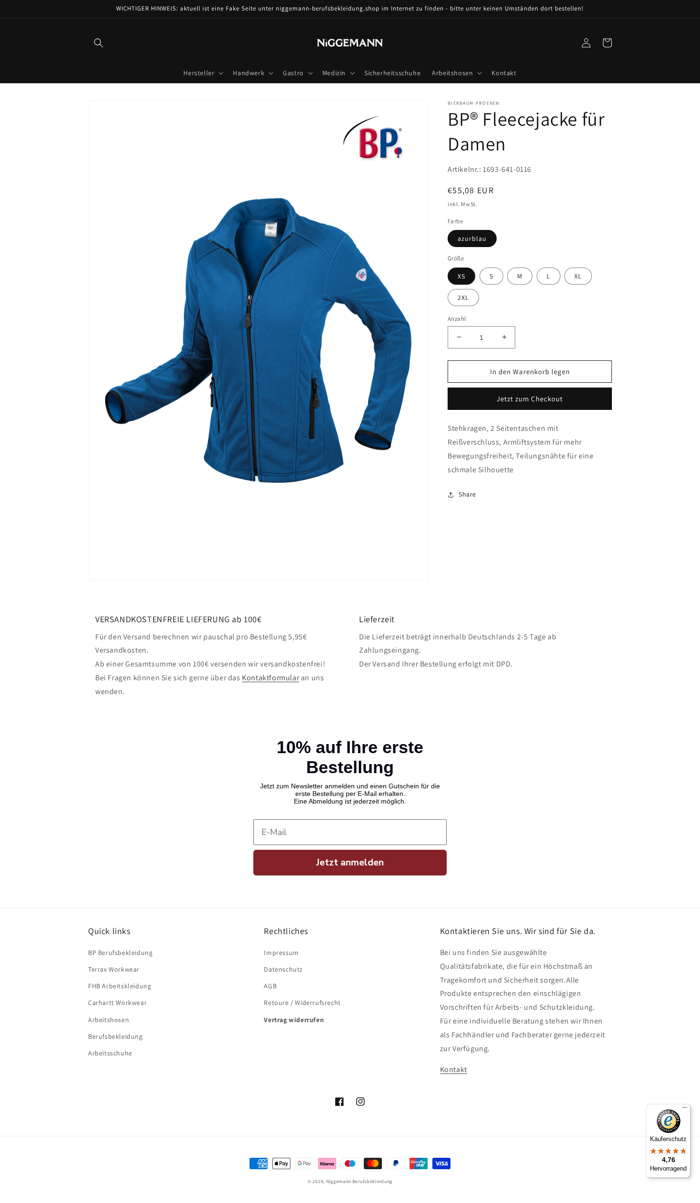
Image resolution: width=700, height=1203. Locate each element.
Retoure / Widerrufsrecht (302, 1002)
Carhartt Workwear (117, 1002)
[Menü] (684, 1109)
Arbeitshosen (108, 1019)
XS (461, 275)
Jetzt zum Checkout (530, 398)
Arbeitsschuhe (110, 1053)
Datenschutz (283, 969)
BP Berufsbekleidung (120, 952)
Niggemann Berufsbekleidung (359, 1181)
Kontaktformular (270, 678)
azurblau (472, 238)
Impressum (281, 952)
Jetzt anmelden (350, 862)
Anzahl (457, 318)
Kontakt (453, 1069)
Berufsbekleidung (115, 1036)
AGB (270, 986)
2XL (463, 297)
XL (578, 275)
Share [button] (467, 494)
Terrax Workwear (114, 969)
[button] (98, 42)
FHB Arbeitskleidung (119, 986)
